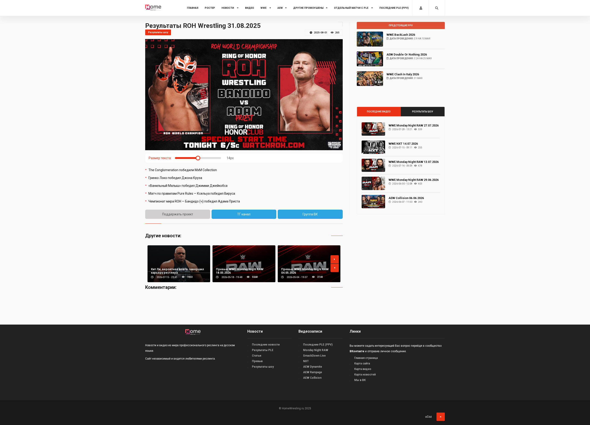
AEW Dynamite (312, 366)
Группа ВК (310, 214)
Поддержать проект (177, 214)
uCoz (428, 416)
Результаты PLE (262, 350)
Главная (192, 7)
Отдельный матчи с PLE (351, 7)
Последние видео (379, 111)
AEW (280, 7)
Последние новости (266, 344)
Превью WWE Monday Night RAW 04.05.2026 (305, 270)
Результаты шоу (422, 111)
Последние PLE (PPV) (394, 7)
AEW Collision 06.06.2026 (406, 198)
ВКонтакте (357, 351)
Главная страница (366, 358)
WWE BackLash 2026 (400, 34)
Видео (249, 7)
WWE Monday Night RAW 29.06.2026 (414, 180)
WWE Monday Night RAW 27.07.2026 (414, 125)
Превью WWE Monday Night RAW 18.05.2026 (239, 270)
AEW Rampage (312, 372)
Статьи (256, 355)
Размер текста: (160, 158)
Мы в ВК (360, 380)
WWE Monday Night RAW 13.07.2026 (414, 162)
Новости (228, 7)
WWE (263, 7)
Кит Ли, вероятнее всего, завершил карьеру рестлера (177, 270)
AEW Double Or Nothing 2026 (406, 54)
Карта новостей (365, 374)
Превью (257, 361)
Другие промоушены (308, 7)
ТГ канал (244, 214)
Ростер (210, 7)
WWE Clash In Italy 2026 (402, 74)
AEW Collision (312, 377)
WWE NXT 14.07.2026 (403, 143)
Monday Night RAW (315, 350)
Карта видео (362, 369)
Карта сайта (362, 363)
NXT (306, 361)
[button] (334, 259)
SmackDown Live (314, 355)
